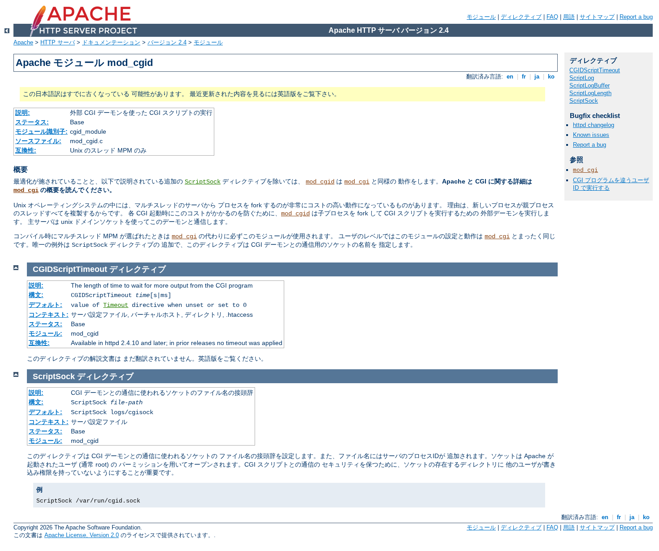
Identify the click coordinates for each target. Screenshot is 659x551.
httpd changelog (593, 125)
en (510, 76)
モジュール (481, 16)
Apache (23, 42)
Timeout (115, 305)
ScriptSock (203, 181)
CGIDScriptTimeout (594, 70)
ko (551, 76)
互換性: (25, 150)
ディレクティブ (521, 16)
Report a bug (636, 16)
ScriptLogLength (590, 93)
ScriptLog (581, 77)
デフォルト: (45, 304)
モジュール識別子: (41, 131)
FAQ (552, 16)
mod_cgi (356, 181)
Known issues (591, 134)
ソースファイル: (38, 140)
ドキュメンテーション (111, 42)
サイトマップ (597, 16)
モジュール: (45, 333)
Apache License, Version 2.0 (81, 535)
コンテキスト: (49, 314)
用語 (569, 16)
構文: (36, 294)
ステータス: (32, 122)
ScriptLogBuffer (589, 85)
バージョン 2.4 (166, 42)
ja (537, 76)
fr (524, 76)
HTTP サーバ (57, 42)
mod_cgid (320, 181)
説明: (22, 112)
